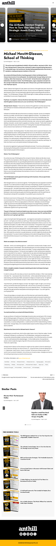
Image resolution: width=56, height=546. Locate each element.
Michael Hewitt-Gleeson (31, 364)
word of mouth (27, 367)
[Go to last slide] (4, 408)
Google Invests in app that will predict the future (14, 376)
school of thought (8, 367)
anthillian (6, 361)
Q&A (46, 364)
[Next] (52, 408)
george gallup (39, 361)
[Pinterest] (31, 534)
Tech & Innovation (35, 50)
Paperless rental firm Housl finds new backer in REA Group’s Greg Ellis (40, 415)
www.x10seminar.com (24, 358)
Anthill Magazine (8, 61)
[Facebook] (21, 534)
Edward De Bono (21, 361)
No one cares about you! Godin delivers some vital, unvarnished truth (42, 377)
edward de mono (31, 361)
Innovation (47, 361)
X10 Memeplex (35, 367)
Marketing (7, 364)
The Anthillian (44, 50)
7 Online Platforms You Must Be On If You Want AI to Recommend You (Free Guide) (34, 480)
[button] (2, 25)
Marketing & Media (25, 50)
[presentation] (41, 401)
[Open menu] (53, 3)
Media (13, 364)
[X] (34, 534)
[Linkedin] (28, 534)
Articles (6, 50)
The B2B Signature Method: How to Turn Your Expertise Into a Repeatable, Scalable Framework (36, 436)
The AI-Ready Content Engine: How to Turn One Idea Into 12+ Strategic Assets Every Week (35, 447)
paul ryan (41, 364)
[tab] (25, 424)
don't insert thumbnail (15, 50)
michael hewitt (20, 364)
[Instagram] (24, 534)
